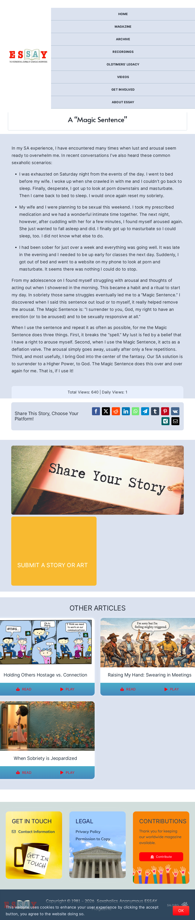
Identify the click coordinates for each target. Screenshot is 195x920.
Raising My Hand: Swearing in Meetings (150, 675)
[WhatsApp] (135, 411)
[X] (106, 411)
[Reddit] (116, 411)
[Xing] (165, 421)
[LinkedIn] (126, 411)
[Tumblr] (155, 411)
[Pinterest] (165, 411)
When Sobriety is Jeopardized (45, 758)
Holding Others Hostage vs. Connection (45, 675)
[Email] (175, 421)
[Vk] (175, 411)
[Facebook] (96, 411)
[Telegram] (145, 411)
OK (181, 910)
